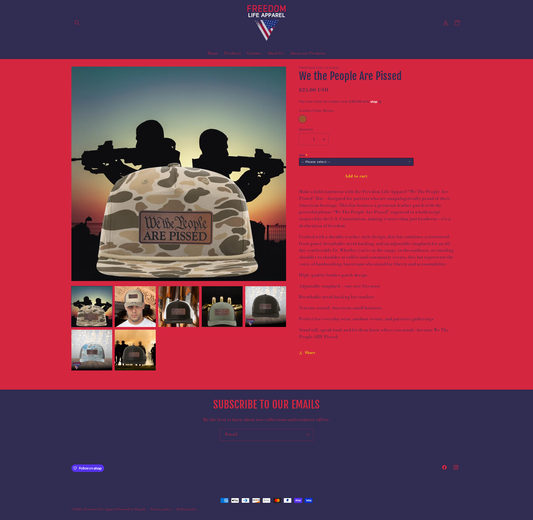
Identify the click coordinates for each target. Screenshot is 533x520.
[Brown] (302, 119)
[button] (77, 22)
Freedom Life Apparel (100, 509)
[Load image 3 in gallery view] (178, 306)
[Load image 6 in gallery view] (91, 350)
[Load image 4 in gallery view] (222, 306)
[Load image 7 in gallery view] (135, 350)
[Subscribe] (307, 435)
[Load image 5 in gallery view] (265, 306)
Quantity (306, 129)
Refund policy (187, 509)
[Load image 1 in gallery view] (91, 306)
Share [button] (310, 352)
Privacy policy (161, 509)
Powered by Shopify (131, 509)
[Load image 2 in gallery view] (135, 306)
